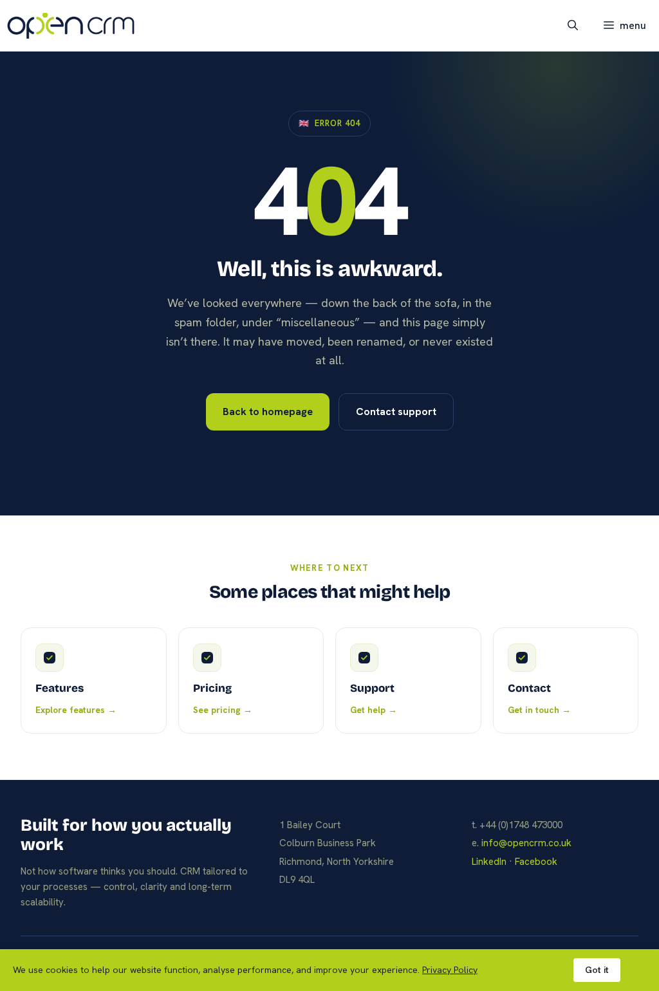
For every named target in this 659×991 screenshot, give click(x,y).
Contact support (396, 411)
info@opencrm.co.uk (526, 843)
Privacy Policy (450, 970)
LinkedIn (489, 861)
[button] (573, 25)
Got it (597, 970)
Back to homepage (268, 411)
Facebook (536, 861)
